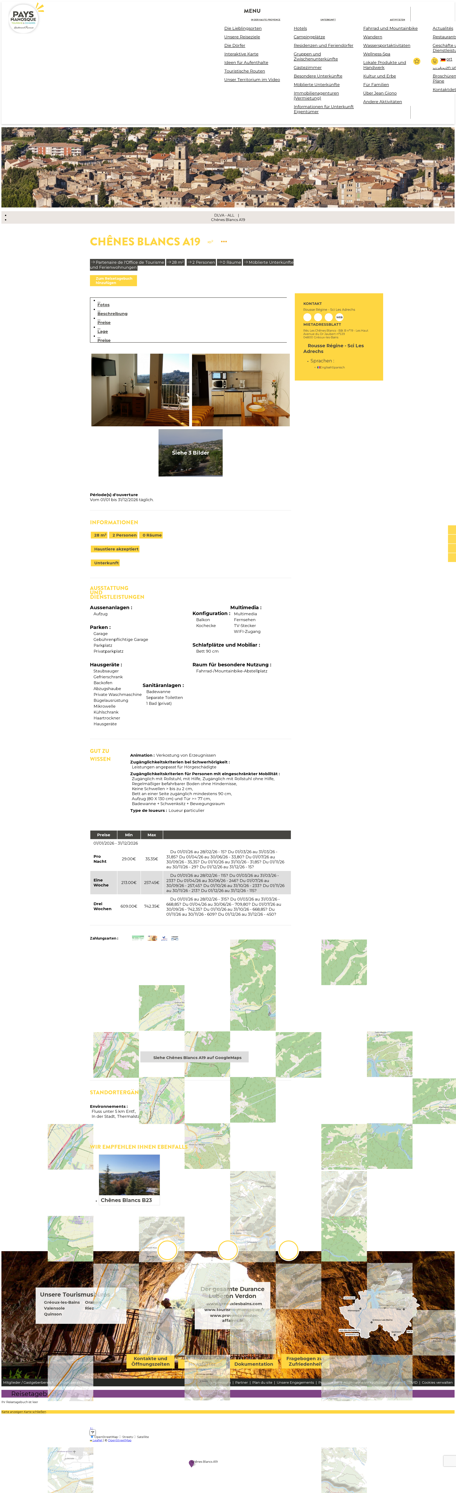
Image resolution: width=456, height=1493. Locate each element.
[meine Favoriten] (416, 61)
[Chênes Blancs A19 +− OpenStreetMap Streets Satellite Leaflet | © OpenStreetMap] (190, 1001)
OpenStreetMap (119, 1440)
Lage (102, 331)
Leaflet (97, 1440)
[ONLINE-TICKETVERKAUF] (452, 530)
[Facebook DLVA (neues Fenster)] (167, 1250)
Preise (104, 322)
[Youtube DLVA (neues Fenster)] (288, 1250)
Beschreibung (112, 313)
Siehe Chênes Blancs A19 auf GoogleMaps (197, 1057)
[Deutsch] (444, 63)
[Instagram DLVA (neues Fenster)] (228, 1250)
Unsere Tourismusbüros (75, 1294)
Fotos (103, 304)
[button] (435, 61)
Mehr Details (129, 1180)
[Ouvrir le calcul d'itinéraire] (92, 1432)
